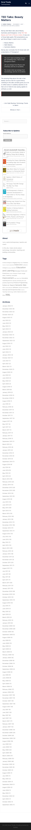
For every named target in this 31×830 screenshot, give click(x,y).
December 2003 (7, 796)
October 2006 (6, 735)
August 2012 (6, 533)
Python (4, 285)
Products (16, 282)
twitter (15, 291)
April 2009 (5, 649)
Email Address (7, 133)
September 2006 (7, 738)
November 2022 (7, 337)
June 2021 (5, 360)
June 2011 (5, 574)
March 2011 (5, 582)
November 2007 (7, 698)
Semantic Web (20, 285)
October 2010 (6, 597)
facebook (15, 273)
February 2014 (6, 482)
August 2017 (6, 421)
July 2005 (5, 776)
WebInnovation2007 (22, 291)
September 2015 (7, 441)
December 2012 (7, 522)
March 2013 (6, 513)
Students (22, 289)
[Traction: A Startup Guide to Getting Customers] (4, 209)
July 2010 (5, 605)
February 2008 (6, 689)
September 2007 (7, 704)
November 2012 (7, 525)
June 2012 (5, 539)
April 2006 (5, 753)
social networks (8, 287)
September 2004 (7, 784)
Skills (3, 287)
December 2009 (7, 626)
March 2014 (6, 479)
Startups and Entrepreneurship (11, 289)
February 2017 (6, 433)
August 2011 (6, 568)
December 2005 (7, 764)
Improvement (8, 278)
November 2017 (7, 412)
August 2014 (6, 464)
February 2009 (6, 655)
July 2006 (5, 744)
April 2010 (5, 614)
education (13, 267)
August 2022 (6, 343)
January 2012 (6, 554)
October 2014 (6, 459)
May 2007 (5, 715)
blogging (14, 262)
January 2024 (6, 306)
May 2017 (5, 424)
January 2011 (6, 588)
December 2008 (7, 660)
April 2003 (5, 799)
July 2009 (5, 640)
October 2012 (6, 528)
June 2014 (5, 470)
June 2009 (5, 643)
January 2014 (6, 484)
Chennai (4, 264)
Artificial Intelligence (7, 262)
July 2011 (5, 571)
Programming (23, 282)
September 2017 (7, 418)
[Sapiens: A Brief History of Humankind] (4, 178)
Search (12, 285)
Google (23, 273)
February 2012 (6, 551)
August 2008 (6, 672)
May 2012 (5, 542)
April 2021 (5, 363)
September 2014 (7, 461)
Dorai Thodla (6, 2)
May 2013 (5, 507)
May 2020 (5, 381)
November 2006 (7, 732)
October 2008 (6, 666)
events (11, 273)
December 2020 (7, 369)
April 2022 (5, 352)
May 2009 (5, 646)
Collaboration (18, 265)
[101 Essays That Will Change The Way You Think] (4, 185)
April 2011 (5, 580)
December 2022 (7, 335)
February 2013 (6, 516)
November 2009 (7, 629)
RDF (8, 285)
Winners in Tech (15, 110)
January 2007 (6, 727)
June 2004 (5, 790)
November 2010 (7, 594)
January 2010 (6, 623)
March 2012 (6, 548)
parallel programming (7, 282)
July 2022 (5, 346)
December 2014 (7, 453)
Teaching (4, 291)
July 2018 (5, 404)
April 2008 (5, 683)
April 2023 (5, 329)
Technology (10, 291)
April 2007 (5, 718)
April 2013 (5, 510)
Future (19, 273)
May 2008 (5, 680)
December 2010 (7, 591)
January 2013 (6, 519)
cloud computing (10, 264)
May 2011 (5, 577)
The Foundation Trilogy (13, 223)
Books (22, 262)
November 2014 (7, 456)
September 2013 (7, 496)
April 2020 (5, 384)
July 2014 (5, 467)
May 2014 (5, 473)
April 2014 (5, 476)
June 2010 (5, 608)
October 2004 (6, 781)
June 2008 (5, 678)
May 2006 (5, 750)
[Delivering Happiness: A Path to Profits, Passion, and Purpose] (4, 216)
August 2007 (6, 706)
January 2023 (6, 332)
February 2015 (6, 447)
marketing (19, 280)
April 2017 (5, 427)
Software (15, 287)
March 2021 (6, 366)
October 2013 (6, 493)
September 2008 (7, 669)
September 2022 (7, 340)
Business (25, 262)
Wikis (3, 295)
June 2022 (5, 349)
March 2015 (6, 444)
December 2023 (7, 309)
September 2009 (7, 634)
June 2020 (5, 378)
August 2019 (6, 386)
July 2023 (5, 320)
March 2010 (6, 617)
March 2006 (6, 755)
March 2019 (6, 389)
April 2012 (5, 545)
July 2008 (5, 675)
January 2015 (6, 450)
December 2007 (7, 695)
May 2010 (5, 611)
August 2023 (6, 317)
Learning (5, 280)
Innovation (25, 278)
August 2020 (6, 372)
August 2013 (6, 499)
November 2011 (7, 559)
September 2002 (7, 804)
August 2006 (6, 741)
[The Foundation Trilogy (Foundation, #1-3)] (4, 224)
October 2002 (6, 802)
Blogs (18, 262)
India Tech (19, 278)
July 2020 (5, 375)
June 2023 (5, 323)
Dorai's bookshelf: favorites (14, 150)
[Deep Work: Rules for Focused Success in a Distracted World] (4, 170)
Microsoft (24, 280)
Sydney (15, 827)
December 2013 (7, 487)
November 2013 (7, 490)
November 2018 (7, 398)
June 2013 (5, 505)
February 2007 (6, 724)
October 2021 (6, 358)
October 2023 (6, 314)
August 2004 (6, 787)
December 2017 (7, 410)
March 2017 (5, 430)
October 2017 (6, 415)
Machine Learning (12, 280)
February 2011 (6, 585)
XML (7, 294)
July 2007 (5, 709)
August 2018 (6, 401)
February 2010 (6, 620)
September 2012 (7, 531)
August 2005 (6, 773)
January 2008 (6, 692)
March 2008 (6, 686)
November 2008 (7, 663)
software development (23, 287)
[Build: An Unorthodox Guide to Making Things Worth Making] (4, 153)
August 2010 (6, 603)
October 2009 (6, 631)
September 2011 (7, 565)
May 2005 (5, 778)
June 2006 (5, 747)
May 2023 (5, 326)
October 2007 (6, 701)
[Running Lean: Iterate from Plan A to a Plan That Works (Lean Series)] (4, 202)
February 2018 (6, 407)
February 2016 (6, 438)
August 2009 (6, 637)
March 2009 (6, 652)
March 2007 (6, 721)
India (15, 278)
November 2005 (7, 767)
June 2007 (5, 712)
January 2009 (6, 657)
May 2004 (5, 793)
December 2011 (7, 556)
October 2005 (6, 770)
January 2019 (6, 392)
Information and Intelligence (10, 25)
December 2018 (7, 395)
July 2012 (5, 536)
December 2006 (7, 729)
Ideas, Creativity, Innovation (9, 275)
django (9, 267)
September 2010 (7, 600)
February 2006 (6, 758)
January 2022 (6, 355)
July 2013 (5, 502)
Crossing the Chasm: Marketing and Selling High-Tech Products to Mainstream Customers (15, 162)
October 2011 (6, 562)
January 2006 (6, 761)
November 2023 (7, 311)
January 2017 (6, 435)
